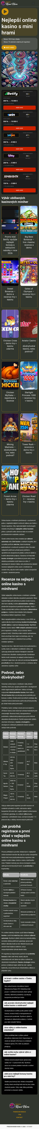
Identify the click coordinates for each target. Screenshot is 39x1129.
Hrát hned (9, 47)
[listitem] (19, 101)
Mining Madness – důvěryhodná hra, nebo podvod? (10, 450)
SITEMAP (29, 1126)
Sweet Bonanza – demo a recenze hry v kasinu (10, 294)
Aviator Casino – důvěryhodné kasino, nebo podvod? (29, 346)
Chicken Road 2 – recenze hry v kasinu (28, 499)
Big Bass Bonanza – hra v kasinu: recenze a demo (29, 242)
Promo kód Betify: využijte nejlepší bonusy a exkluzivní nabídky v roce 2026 (10, 245)
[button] (33, 3)
